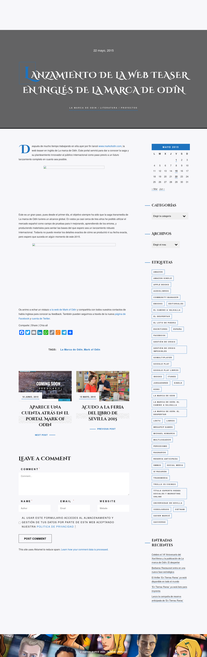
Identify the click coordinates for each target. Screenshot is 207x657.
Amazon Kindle (163, 278)
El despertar (162, 316)
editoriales (176, 303)
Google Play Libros (166, 370)
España (177, 329)
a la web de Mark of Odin (63, 309)
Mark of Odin (92, 349)
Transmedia (161, 478)
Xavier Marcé (162, 516)
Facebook (160, 335)
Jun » (162, 188)
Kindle (178, 383)
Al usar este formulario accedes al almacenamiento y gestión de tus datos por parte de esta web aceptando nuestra (68, 522)
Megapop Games (163, 427)
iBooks (158, 376)
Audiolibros (161, 291)
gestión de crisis (164, 342)
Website (108, 501)
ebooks (158, 303)
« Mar (154, 188)
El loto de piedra (165, 323)
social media (175, 465)
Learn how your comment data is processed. (84, 549)
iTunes (172, 376)
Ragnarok (160, 452)
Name (27, 501)
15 (176, 171)
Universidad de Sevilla (168, 503)
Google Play (161, 364)
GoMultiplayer (163, 357)
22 (176, 176)
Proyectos (129, 107)
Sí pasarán (160, 471)
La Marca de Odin (83, 107)
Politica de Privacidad (55, 526)
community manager (166, 297)
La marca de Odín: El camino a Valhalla (167, 403)
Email (67, 501)
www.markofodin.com (110, 146)
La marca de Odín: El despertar (167, 412)
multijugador (162, 440)
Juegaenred (161, 383)
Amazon (158, 272)
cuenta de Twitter (41, 318)
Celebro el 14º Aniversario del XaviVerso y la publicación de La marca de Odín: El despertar (168, 558)
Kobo (157, 389)
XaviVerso (160, 522)
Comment (30, 469)
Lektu (157, 421)
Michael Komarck (164, 433)
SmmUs (157, 465)
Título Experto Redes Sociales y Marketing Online (167, 493)
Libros (171, 421)
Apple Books (161, 284)
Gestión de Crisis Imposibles (164, 349)
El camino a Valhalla (167, 310)
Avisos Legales (117, 651)
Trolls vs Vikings (165, 484)
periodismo (160, 446)
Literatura (109, 107)
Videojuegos (161, 509)
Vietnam (180, 509)
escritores (161, 329)
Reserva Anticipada (166, 459)
